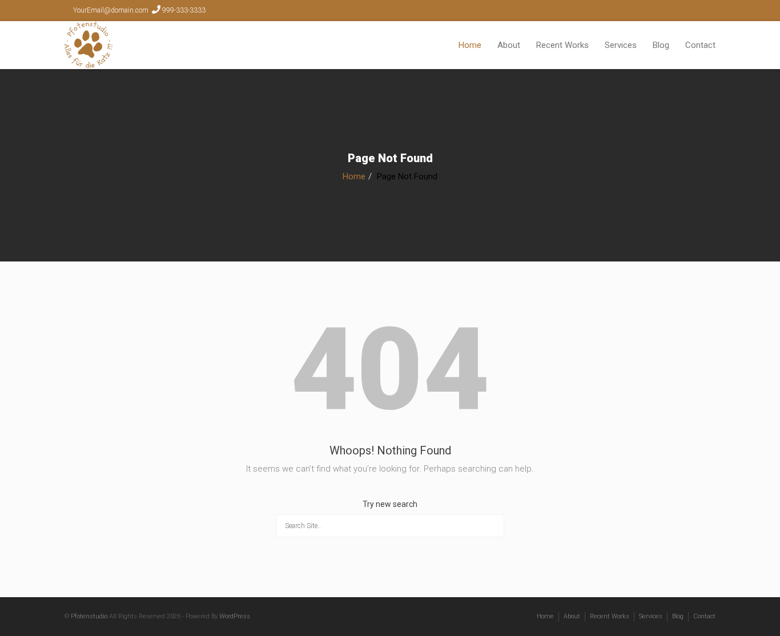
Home (470, 45)
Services (621, 45)
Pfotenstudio (89, 616)
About (508, 45)
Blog (661, 45)
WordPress (234, 616)
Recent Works (562, 45)
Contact (700, 45)
